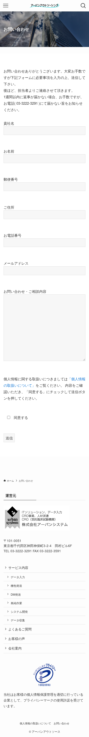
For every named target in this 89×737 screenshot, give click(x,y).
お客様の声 (16, 638)
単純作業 (16, 603)
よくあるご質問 (20, 629)
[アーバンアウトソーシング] (44, 5)
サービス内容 (18, 567)
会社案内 (15, 648)
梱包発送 (16, 585)
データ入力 (18, 577)
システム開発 (19, 611)
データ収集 (18, 620)
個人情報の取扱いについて (35, 723)
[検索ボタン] (83, 5)
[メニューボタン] (5, 5)
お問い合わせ (61, 723)
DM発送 (16, 594)
